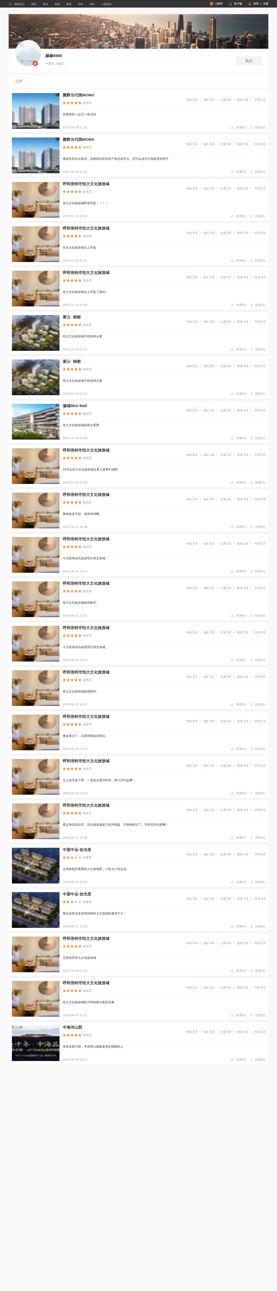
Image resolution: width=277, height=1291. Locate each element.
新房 (33, 4)
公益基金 (106, 4)
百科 (80, 4)
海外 (92, 4)
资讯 (45, 4)
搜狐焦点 (17, 4)
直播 (57, 4)
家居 (68, 4)
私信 (248, 61)
